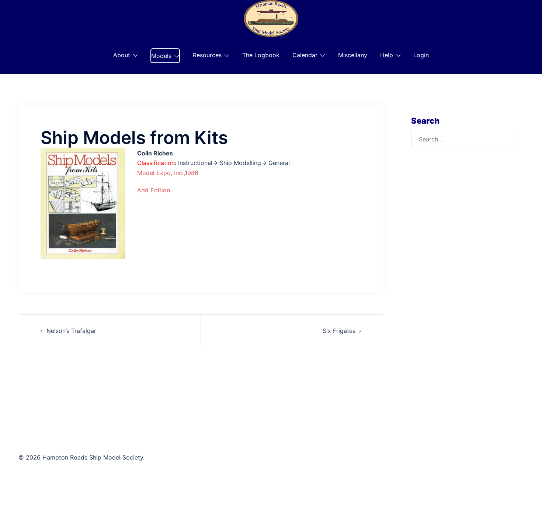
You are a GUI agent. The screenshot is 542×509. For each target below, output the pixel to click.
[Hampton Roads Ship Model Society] (271, 17)
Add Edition (153, 190)
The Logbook (260, 55)
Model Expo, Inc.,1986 (167, 172)
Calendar (304, 55)
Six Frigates (339, 330)
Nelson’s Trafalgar (71, 330)
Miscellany (352, 55)
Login (421, 55)
